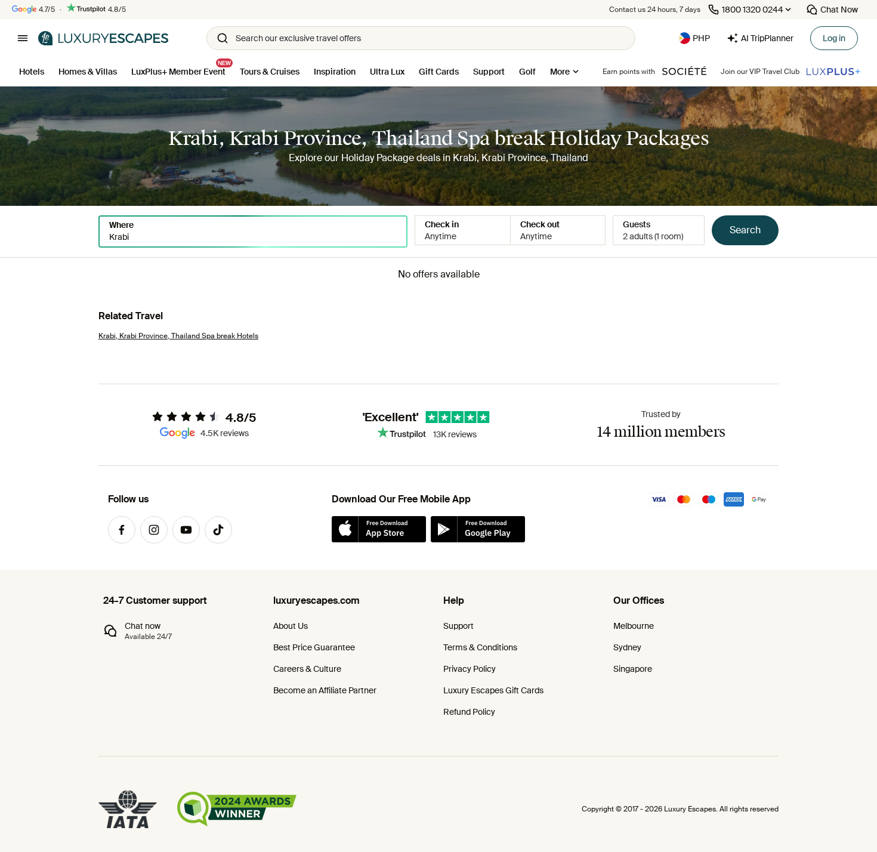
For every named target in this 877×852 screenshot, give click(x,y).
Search (745, 230)
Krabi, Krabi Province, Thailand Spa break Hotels (178, 336)
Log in (834, 38)
